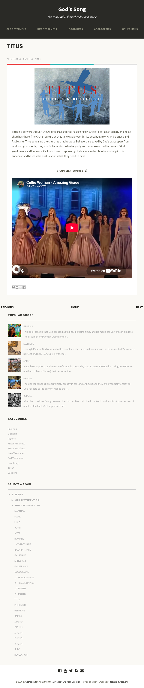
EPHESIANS (20, 560)
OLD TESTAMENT (16, 29)
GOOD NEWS (75, 29)
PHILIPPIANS (21, 566)
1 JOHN (18, 632)
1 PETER (18, 621)
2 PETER (18, 627)
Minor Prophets (16, 448)
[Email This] (13, 287)
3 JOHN (18, 643)
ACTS (17, 533)
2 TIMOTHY (20, 594)
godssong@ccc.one (119, 681)
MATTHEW (19, 511)
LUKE (17, 522)
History (12, 438)
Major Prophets (16, 443)
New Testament (33, 58)
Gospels (12, 433)
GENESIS (28, 326)
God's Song (72, 9)
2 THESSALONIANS (24, 582)
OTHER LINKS (130, 29)
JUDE (17, 649)
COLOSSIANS (21, 571)
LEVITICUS (28, 343)
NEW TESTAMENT (47, 29)
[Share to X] (20, 287)
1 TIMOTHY (20, 588)
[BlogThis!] (17, 287)
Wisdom (12, 472)
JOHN (17, 527)
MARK (17, 516)
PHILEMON (20, 605)
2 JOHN (18, 638)
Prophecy (13, 463)
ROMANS (19, 538)
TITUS (15, 46)
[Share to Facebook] (24, 287)
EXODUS (27, 378)
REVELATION (21, 654)
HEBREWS (19, 610)
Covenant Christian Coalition (66, 681)
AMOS (26, 361)
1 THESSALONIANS (24, 577)
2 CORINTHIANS (22, 549)
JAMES (18, 616)
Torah (11, 468)
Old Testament (16, 458)
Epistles (16, 58)
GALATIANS (20, 555)
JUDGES (27, 395)
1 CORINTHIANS (22, 544)
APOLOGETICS (102, 29)
